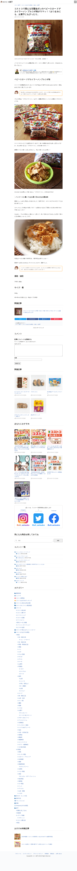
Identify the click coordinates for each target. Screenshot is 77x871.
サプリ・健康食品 (23, 744)
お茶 (21, 678)
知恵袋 (19, 813)
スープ (20, 693)
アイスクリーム (23, 720)
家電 (20, 752)
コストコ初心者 (21, 610)
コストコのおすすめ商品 (22, 632)
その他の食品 (22, 747)
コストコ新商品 (20, 598)
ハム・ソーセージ (25, 639)
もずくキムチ (19, 568)
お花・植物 (22, 791)
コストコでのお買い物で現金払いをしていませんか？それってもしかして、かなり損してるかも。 (21, 474)
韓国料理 (21, 739)
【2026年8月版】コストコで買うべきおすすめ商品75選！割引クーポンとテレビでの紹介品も (21, 448)
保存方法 (18, 798)
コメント (17, 344)
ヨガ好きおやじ (20, 557)
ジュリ (18, 582)
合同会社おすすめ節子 (28, 70)
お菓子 (20, 710)
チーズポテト (19, 572)
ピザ (20, 652)
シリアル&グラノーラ (24, 727)
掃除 (17, 803)
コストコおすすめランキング (24, 600)
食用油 (20, 735)
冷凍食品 (21, 722)
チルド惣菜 (22, 654)
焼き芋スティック (35, 415)
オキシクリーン (24, 766)
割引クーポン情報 (22, 622)
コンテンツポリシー (27, 853)
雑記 (18, 822)
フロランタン (34, 391)
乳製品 (20, 666)
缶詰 (20, 730)
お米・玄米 (22, 698)
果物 (20, 647)
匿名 (18, 561)
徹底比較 (18, 593)
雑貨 (20, 761)
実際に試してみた (22, 810)
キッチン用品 (22, 754)
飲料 (20, 676)
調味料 (20, 737)
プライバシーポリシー (38, 853)
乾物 (20, 705)
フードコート (20, 620)
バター (22, 669)
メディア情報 (20, 815)
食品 (18, 634)
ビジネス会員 (20, 627)
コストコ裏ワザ (21, 612)
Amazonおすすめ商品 (22, 805)
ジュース (22, 681)
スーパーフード (23, 742)
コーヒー (22, 691)
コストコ (18, 608)
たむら (18, 553)
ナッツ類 (21, 700)
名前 (15, 358)
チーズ (22, 673)
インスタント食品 (23, 725)
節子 (17, 808)
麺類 (20, 703)
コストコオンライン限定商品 (24, 605)
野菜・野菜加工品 (23, 644)
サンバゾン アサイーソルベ (22, 556)
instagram (23, 510)
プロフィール (18, 853)
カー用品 (21, 783)
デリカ (20, 659)
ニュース (18, 595)
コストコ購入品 (21, 820)
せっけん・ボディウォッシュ (28, 776)
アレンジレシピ (20, 800)
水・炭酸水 (23, 686)
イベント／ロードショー (23, 625)
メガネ (20, 793)
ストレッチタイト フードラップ (23, 552)
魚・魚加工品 (22, 642)
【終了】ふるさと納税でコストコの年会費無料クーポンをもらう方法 (21, 499)
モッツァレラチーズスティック (23, 560)
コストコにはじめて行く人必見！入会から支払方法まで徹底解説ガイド (54, 447)
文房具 (20, 769)
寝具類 (20, 781)
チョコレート (23, 713)
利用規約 (47, 853)
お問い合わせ (59, 853)
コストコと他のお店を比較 (23, 603)
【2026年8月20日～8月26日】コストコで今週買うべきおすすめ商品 (38, 473)
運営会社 (52, 853)
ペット (20, 786)
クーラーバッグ (21, 615)
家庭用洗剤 (22, 764)
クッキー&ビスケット (26, 715)
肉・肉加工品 (22, 637)
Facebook (53, 510)
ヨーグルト (23, 671)
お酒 (21, 688)
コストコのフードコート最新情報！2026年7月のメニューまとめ (30, 564)
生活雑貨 (21, 759)
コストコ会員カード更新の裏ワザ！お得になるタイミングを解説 (37, 844)
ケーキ (20, 661)
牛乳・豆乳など (24, 683)
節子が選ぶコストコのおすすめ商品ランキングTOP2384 (38, 446)
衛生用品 (21, 778)
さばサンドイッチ (20, 580)
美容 (20, 774)
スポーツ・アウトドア (25, 756)
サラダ (20, 656)
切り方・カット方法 (21, 796)
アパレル (21, 788)
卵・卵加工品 (22, 695)
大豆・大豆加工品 (23, 732)
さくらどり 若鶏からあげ (21, 576)
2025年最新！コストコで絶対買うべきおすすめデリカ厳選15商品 (37, 836)
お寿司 (20, 664)
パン (20, 649)
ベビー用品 (22, 771)
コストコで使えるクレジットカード (25, 630)
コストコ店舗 (20, 617)
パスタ (20, 708)
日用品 (19, 749)
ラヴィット (22, 817)
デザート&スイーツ (24, 717)
